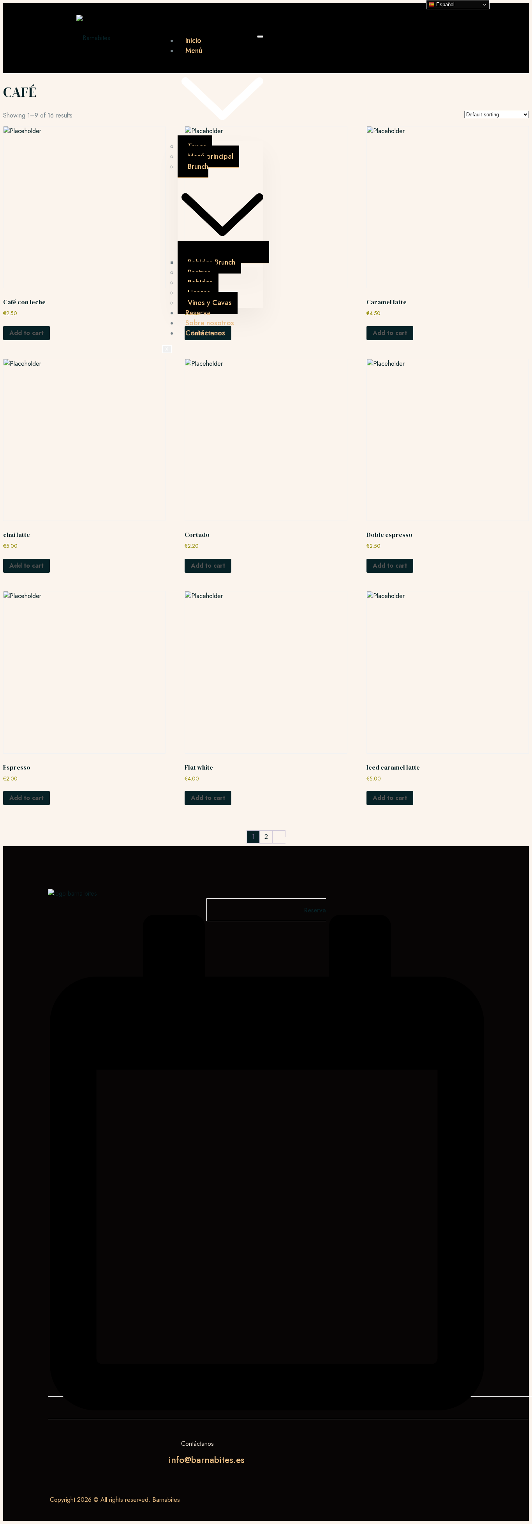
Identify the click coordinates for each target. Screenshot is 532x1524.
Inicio (193, 40)
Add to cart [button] (26, 332)
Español (444, 4)
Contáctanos (205, 333)
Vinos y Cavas (210, 303)
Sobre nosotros (209, 323)
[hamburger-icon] (260, 36)
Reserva (198, 313)
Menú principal (210, 156)
